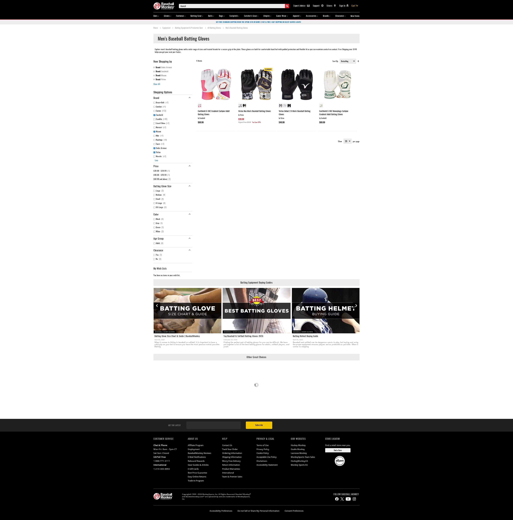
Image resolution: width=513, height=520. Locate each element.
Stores (330, 5)
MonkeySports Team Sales (303, 457)
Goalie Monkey (298, 449)
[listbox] (216, 106)
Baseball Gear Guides (165, 332)
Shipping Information (232, 457)
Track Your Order (230, 449)
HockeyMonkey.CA (299, 461)
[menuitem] (156, 15)
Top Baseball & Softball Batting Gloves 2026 (243, 336)
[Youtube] (348, 499)
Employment (194, 449)
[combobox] (234, 6)
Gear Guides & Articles (198, 464)
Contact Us (227, 445)
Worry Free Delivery (231, 461)
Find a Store (338, 450)
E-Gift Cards (193, 468)
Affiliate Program (195, 445)
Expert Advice (300, 5)
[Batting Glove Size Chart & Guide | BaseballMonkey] (187, 310)
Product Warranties (231, 468)
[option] (199, 105)
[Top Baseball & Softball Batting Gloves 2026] (256, 310)
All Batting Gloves (214, 27)
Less (156, 160)
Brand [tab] (156, 98)
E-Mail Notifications (197, 457)
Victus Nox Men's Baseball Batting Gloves (254, 111)
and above (162, 179)
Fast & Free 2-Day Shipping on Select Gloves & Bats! (281, 22)
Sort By (335, 61)
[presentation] (156, 305)
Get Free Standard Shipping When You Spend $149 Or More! (238, 22)
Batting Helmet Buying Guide (305, 336)
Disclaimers (261, 461)
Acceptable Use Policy (266, 457)
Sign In (342, 5)
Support (316, 5)
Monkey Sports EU (299, 464)
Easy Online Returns (197, 476)
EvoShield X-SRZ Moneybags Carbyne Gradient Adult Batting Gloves (333, 112)
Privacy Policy (262, 449)
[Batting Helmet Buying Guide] (326, 310)
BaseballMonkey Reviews (199, 453)
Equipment (166, 27)
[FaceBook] (337, 499)
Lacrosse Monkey (299, 453)
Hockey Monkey (298, 445)
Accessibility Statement (267, 464)
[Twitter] (342, 499)
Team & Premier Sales (232, 476)
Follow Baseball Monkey (346, 494)
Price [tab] (156, 166)
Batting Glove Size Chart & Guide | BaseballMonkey (177, 336)
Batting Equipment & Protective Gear (189, 27)
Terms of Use (262, 445)
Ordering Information (232, 453)
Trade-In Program (196, 480)
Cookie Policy (262, 453)
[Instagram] (354, 499)
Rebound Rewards (196, 461)
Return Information (231, 464)
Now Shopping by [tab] (162, 61)
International (228, 472)
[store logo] (164, 5)
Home (155, 27)
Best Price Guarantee (197, 472)
